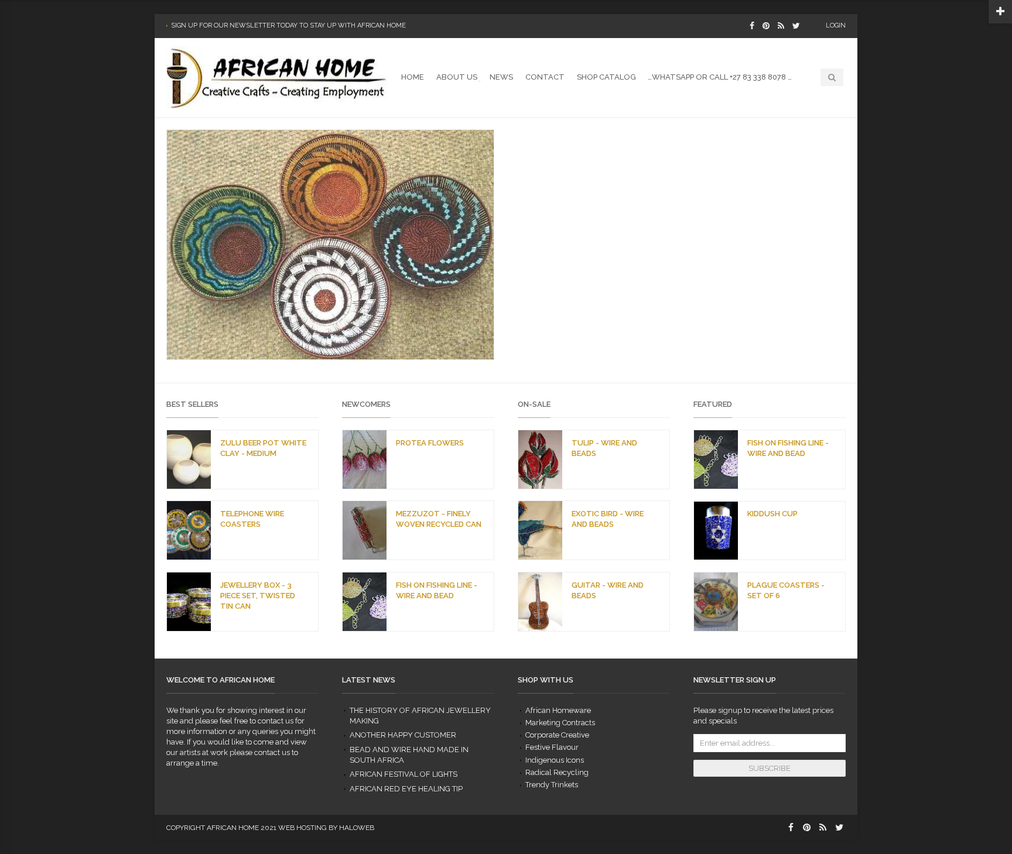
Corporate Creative (557, 734)
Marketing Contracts (560, 722)
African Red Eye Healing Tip (406, 788)
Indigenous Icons (554, 760)
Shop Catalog (606, 77)
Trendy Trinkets (551, 784)
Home (412, 77)
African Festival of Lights (403, 774)
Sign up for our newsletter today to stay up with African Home (288, 25)
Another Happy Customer (403, 734)
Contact (545, 77)
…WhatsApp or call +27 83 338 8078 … (720, 77)
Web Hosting (302, 828)
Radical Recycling (557, 772)
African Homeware (558, 710)
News (501, 77)
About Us (456, 77)
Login (836, 25)
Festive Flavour (552, 747)
